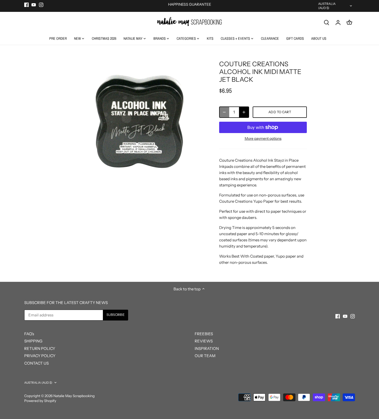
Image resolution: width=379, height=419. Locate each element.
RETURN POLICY (39, 348)
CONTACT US (36, 363)
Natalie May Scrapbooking (74, 396)
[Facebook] (26, 4)
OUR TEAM (205, 355)
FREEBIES (204, 333)
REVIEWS (204, 341)
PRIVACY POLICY (39, 355)
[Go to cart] (349, 22)
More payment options (263, 139)
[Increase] (244, 112)
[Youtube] (33, 4)
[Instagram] (41, 4)
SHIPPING (33, 341)
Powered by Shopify (40, 401)
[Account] (338, 22)
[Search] (326, 22)
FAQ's (29, 333)
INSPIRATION (207, 348)
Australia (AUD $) (327, 6)
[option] (139, 121)
